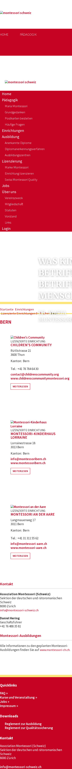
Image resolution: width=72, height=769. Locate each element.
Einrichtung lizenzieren (19, 173)
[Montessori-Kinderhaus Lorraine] (33, 426)
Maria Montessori (16, 106)
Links (8, 222)
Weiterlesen (20, 386)
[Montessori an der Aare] (28, 507)
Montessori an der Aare (33, 514)
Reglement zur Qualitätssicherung (29, 728)
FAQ (2, 693)
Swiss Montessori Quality (21, 179)
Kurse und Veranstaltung (17, 697)
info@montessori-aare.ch (29, 544)
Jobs (40, 58)
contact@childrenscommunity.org (35, 374)
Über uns (9, 191)
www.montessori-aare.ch (28, 548)
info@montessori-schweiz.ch (19, 610)
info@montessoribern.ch (28, 459)
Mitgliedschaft (14, 204)
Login (6, 228)
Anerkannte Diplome (18, 143)
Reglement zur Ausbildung (23, 724)
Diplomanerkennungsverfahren (25, 149)
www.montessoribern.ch (28, 463)
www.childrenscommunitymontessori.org (40, 378)
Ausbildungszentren (17, 155)
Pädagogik (28, 34)
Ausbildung (10, 136)
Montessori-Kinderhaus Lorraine (33, 435)
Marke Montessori (16, 167)
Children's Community (31, 345)
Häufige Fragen (15, 124)
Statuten (10, 210)
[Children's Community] (28, 337)
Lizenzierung (16, 58)
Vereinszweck (14, 198)
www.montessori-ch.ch (55, 650)
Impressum (8, 706)
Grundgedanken (15, 112)
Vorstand (11, 216)
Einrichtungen (13, 130)
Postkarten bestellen (18, 118)
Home (4, 34)
